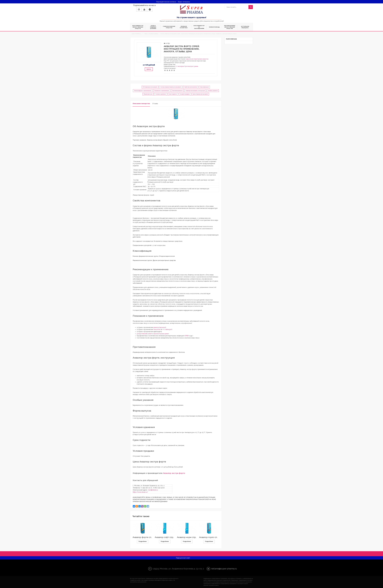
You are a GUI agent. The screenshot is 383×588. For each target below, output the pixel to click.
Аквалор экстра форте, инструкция (195, 90)
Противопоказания (177, 90)
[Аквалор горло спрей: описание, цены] (209, 528)
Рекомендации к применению (142, 90)
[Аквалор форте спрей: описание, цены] (142, 528)
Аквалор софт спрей (165, 537)
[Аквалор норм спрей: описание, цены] (187, 528)
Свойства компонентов (190, 87)
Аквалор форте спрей (144, 537)
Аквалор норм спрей (187, 537)
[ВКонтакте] (134, 506)
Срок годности (173, 94)
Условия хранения (160, 94)
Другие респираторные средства (197, 59)
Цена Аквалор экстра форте (200, 94)
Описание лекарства (141, 103)
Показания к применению (161, 90)
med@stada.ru (153, 490)
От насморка (179, 66)
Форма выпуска (148, 94)
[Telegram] (148, 506)
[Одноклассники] (137, 506)
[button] (138, 9)
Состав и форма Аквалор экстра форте (170, 87)
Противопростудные (191, 66)
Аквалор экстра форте (174, 473)
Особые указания (213, 90)
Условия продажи (185, 94)
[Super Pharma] (191, 9)
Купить (149, 69)
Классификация (204, 87)
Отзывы (155, 103)
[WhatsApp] (145, 506)
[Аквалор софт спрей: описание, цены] (165, 528)
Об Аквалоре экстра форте (150, 87)
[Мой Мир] (139, 506)
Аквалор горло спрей (210, 537)
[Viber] (142, 506)
